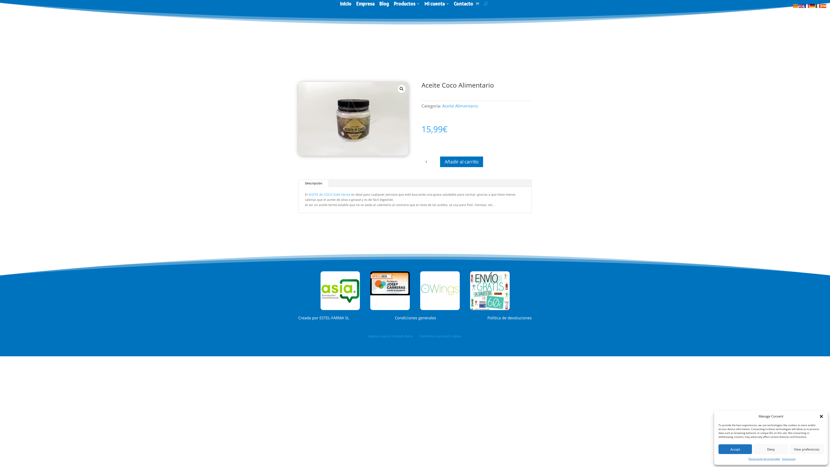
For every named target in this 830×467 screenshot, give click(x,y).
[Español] (824, 6)
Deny (771, 449)
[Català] (796, 6)
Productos (404, 4)
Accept (735, 449)
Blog (384, 4)
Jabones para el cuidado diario (394, 336)
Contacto (463, 4)
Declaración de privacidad (764, 459)
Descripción (313, 183)
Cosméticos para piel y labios (440, 336)
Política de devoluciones (509, 317)
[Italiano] (818, 6)
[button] (821, 416)
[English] (801, 6)
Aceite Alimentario (460, 106)
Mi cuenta (435, 4)
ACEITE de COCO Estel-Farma (329, 194)
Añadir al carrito (462, 162)
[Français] (807, 6)
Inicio (345, 4)
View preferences (806, 449)
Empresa (365, 4)
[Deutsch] (813, 6)
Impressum (789, 459)
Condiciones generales (415, 317)
